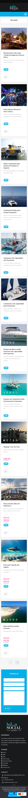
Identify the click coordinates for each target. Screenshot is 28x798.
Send (8, 708)
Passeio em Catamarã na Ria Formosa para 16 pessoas (14, 400)
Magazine (5, 765)
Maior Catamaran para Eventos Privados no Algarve (12, 166)
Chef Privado (6, 759)
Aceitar (11, 793)
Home (4, 752)
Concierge (5, 763)
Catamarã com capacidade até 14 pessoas (13, 259)
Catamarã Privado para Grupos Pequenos (12, 211)
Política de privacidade (14, 795)
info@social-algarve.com (10, 782)
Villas (4, 754)
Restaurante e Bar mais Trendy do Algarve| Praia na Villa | (14, 55)
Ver (6, 69)
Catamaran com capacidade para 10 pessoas (14, 305)
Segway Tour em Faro (12, 447)
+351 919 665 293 (8, 780)
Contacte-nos (6, 767)
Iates (4, 756)
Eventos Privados (7, 761)
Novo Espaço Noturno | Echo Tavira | (12, 110)
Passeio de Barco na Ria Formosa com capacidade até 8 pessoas (13, 351)
